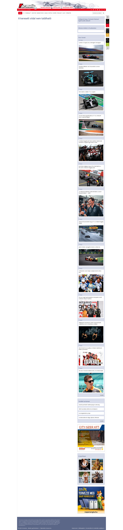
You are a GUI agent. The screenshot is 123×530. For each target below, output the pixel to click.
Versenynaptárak (67, 7)
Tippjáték (68, 13)
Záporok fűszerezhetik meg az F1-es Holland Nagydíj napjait (91, 222)
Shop (20, 13)
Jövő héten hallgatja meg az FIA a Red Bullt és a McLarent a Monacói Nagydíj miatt (90, 167)
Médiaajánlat (82, 528)
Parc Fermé (81, 37)
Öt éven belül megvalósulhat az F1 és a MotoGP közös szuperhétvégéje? (90, 116)
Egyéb (54, 13)
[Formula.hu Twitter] (93, 10)
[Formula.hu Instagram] (97, 10)
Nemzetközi (40, 13)
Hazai (46, 13)
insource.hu (48, 528)
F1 (23, 13)
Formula (27, 13)
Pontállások (56, 7)
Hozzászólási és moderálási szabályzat (95, 528)
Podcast (59, 13)
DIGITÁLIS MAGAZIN (46, 7)
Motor (34, 13)
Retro (50, 13)
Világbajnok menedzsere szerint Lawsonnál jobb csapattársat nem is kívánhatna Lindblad (90, 323)
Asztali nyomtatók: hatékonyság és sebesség (89, 404)
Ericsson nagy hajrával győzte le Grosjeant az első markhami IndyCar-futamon (90, 298)
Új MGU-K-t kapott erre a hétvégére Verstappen (90, 42)
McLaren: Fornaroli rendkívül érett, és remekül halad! (91, 370)
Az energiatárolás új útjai (84, 413)
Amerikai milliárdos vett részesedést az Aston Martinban (89, 67)
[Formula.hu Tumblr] (95, 10)
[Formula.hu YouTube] (99, 10)
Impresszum (75, 528)
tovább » (102, 395)
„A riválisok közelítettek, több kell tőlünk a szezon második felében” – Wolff (90, 192)
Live (64, 13)
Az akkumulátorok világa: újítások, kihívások (89, 417)
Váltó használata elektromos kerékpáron (88, 409)
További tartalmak (84, 401)
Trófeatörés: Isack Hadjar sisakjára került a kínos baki (90, 271)
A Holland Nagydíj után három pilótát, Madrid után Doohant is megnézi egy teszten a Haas (90, 141)
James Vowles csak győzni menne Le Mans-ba (89, 247)
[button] (104, 9)
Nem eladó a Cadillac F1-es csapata (87, 91)
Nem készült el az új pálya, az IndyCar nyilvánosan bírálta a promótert (90, 348)
